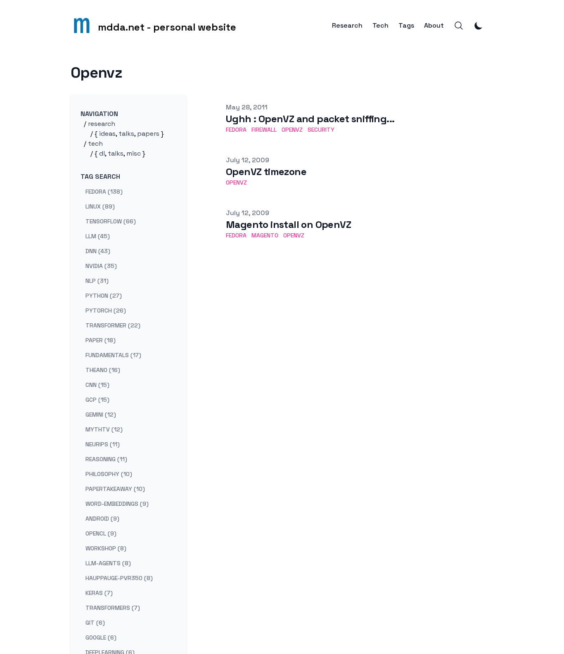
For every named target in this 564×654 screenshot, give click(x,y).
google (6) (100, 637)
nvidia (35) (101, 266)
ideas (107, 133)
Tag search (100, 176)
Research (347, 25)
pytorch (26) (105, 310)
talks (126, 133)
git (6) (95, 622)
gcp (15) (97, 399)
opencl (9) (100, 533)
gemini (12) (100, 414)
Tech (380, 25)
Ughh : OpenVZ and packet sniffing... (310, 118)
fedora (236, 129)
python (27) (103, 295)
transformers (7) (112, 607)
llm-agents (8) (108, 563)
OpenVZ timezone (266, 171)
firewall (264, 129)
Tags (406, 25)
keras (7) (99, 593)
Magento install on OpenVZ (288, 224)
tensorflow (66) (110, 221)
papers (148, 133)
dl (102, 153)
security (321, 129)
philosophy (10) (108, 474)
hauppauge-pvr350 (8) (119, 578)
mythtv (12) (104, 429)
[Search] (459, 26)
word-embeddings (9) (117, 503)
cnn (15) (97, 385)
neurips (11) (102, 444)
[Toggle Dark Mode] (478, 26)
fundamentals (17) (113, 355)
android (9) (102, 518)
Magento (264, 235)
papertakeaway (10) (115, 489)
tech (95, 143)
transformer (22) (112, 325)
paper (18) (100, 340)
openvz (292, 129)
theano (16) (102, 370)
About (434, 25)
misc (133, 153)
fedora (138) (104, 191)
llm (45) (97, 236)
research (101, 123)
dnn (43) (97, 251)
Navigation (99, 113)
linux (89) (100, 206)
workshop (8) (105, 548)
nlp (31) (97, 280)
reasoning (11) (106, 459)
